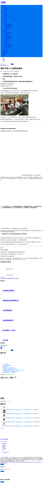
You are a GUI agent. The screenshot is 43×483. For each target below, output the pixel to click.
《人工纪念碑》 (6, 364)
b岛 (28, 462)
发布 (1, 347)
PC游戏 (25, 462)
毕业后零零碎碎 (7, 310)
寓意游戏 (4, 42)
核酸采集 (11, 278)
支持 (3, 55)
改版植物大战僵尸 (8, 36)
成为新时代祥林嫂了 (9, 290)
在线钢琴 (7, 41)
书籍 (6, 10)
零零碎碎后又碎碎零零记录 (11, 300)
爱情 (18, 462)
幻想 (7, 462)
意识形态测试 (7, 46)
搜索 (12, 64)
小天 (4, 71)
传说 (6, 20)
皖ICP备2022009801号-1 (5, 452)
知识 (23, 462)
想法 (6, 19)
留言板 (4, 54)
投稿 (3, 60)
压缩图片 (7, 29)
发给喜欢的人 (7, 44)
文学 (11, 462)
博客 (6, 18)
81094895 (4, 426)
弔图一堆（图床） (8, 16)
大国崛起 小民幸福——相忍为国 (9, 372)
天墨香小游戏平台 (8, 32)
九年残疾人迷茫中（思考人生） (9, 367)
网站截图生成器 (8, 26)
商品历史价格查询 (8, 24)
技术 (6, 22)
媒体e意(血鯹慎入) (8, 45)
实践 (3, 278)
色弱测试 (7, 38)
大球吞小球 (7, 35)
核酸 (8, 278)
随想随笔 (4, 52)
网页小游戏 (5, 31)
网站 (27, 462)
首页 (3, 5)
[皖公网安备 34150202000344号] (7, 455)
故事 (30, 462)
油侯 (6, 30)
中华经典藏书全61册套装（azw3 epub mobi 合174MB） (13, 370)
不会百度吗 (7, 48)
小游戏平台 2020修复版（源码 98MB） (10, 368)
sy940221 (4, 409)
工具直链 (4, 23)
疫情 (16, 278)
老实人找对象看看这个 (7, 365)
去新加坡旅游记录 (8, 320)
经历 (33, 462)
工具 (6, 11)
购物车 (6, 50)
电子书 (16, 462)
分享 (6, 462)
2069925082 (5, 417)
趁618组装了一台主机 (9, 330)
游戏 (6, 7)
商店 (3, 49)
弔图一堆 (7, 14)
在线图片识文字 (8, 25)
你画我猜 (7, 33)
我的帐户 (7, 51)
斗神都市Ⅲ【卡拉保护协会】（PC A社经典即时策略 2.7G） (21, 409)
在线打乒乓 (7, 39)
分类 (3, 17)
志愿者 (5, 278)
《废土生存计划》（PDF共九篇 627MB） (11, 371)
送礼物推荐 (5, 366)
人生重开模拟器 (8, 37)
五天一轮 (32, 237)
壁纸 (6, 13)
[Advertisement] (21, 388)
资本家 (4, 462)
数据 (21, 462)
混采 (38, 177)
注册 (3, 59)
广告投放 (4, 448)
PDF (37, 462)
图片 (3, 12)
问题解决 (13, 462)
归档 (1, 401)
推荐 (3, 6)
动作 (19, 462)
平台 (9, 462)
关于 (3, 56)
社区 (18, 278)
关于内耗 (5, 340)
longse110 (4, 413)
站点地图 (4, 443)
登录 (3, 58)
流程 (14, 278)
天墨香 (3, 2)
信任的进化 (7, 43)
